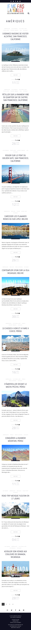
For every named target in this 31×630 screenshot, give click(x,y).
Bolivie (13, 211)
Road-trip (24, 211)
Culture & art (23, 28)
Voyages (25, 30)
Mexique (19, 490)
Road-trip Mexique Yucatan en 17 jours (15, 497)
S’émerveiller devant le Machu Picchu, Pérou (15, 385)
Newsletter (15, 621)
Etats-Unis (6, 30)
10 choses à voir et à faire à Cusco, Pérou (15, 330)
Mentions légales (15, 627)
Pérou (23, 323)
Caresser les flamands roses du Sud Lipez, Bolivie (15, 217)
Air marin (5, 490)
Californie (14, 28)
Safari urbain (14, 30)
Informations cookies (15, 626)
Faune (18, 211)
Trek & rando (19, 267)
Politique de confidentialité (15, 624)
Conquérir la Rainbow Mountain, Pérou (15, 439)
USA (21, 30)
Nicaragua (13, 548)
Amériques (7, 28)
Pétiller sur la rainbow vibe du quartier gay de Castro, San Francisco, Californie (15, 97)
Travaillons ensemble (15, 622)
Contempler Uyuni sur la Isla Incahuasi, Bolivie (15, 271)
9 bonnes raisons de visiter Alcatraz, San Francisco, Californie (15, 36)
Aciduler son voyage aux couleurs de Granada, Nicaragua (15, 554)
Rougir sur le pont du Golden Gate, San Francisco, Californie (15, 158)
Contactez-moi (15, 619)
